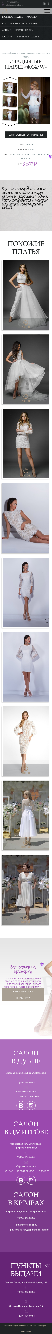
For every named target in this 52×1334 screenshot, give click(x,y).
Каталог (21, 53)
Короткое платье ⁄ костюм (19, 23)
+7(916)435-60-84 (12, 2)
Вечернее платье (28, 37)
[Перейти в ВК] (44, 4)
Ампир (6, 30)
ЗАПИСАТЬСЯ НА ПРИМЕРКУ (26, 134)
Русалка (31, 17)
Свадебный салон (9, 53)
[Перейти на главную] (5, 10)
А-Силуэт (8, 37)
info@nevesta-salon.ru (26, 1091)
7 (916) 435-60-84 (26, 1082)
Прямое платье (24, 30)
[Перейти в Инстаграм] (48, 4)
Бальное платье (12, 17)
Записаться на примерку (23, 995)
